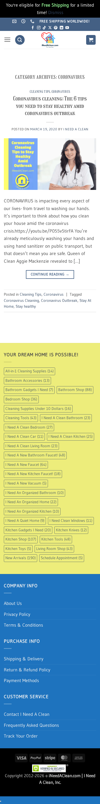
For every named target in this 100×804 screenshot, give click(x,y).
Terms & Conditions (23, 625)
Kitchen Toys (18, 548)
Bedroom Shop (21, 399)
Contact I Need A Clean (26, 714)
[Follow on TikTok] (44, 28)
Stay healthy (26, 306)
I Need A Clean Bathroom (66, 418)
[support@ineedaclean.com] (15, 21)
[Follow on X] (50, 28)
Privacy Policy (17, 614)
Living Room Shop (54, 548)
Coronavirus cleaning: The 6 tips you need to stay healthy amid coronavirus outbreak (50, 106)
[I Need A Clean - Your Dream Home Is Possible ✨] (50, 40)
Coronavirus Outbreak (59, 300)
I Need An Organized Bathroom (34, 492)
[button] (7, 40)
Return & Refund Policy (27, 670)
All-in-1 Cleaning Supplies (29, 371)
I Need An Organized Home (30, 502)
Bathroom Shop (75, 389)
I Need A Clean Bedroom (29, 427)
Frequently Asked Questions (31, 725)
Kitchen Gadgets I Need (28, 530)
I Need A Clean (75, 129)
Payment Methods (21, 680)
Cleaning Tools (20, 418)
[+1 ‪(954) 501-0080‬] (33, 21)
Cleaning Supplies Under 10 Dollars (38, 408)
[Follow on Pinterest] (55, 28)
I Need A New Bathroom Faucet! (35, 455)
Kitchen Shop (20, 539)
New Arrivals (20, 558)
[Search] (20, 39)
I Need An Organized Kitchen (32, 511)
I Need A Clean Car (24, 436)
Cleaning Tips (40, 92)
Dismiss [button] (55, 12)
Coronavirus (61, 92)
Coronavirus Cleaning (21, 300)
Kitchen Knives (71, 530)
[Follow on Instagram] (39, 28)
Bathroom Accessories (27, 380)
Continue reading (50, 274)
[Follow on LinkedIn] (61, 28)
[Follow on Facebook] (33, 28)
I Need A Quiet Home (24, 520)
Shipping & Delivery (23, 659)
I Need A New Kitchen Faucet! (33, 474)
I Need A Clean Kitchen (70, 436)
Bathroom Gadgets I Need (29, 389)
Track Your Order (21, 736)
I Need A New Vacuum (25, 483)
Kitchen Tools (56, 539)
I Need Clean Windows (70, 520)
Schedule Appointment (62, 558)
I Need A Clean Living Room (31, 446)
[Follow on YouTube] (67, 28)
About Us (13, 603)
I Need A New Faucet (25, 464)
